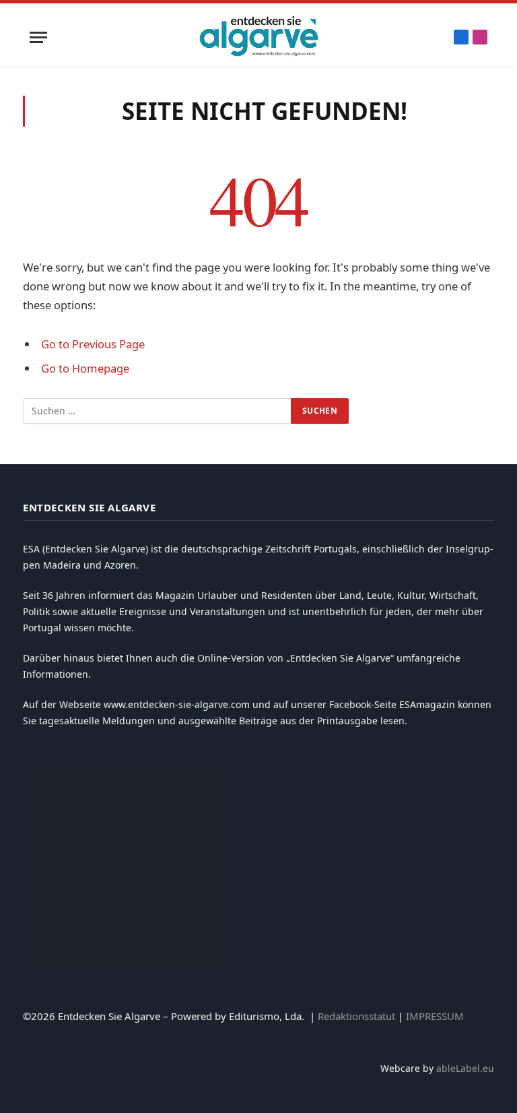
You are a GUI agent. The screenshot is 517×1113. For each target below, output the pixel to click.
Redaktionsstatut (356, 1016)
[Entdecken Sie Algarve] (258, 37)
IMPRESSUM (435, 1016)
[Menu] (38, 37)
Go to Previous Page (93, 344)
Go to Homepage (85, 368)
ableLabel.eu (465, 1068)
